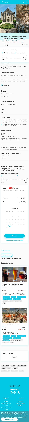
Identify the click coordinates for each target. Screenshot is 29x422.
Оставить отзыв (7, 255)
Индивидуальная (6, 336)
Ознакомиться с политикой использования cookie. (15, 417)
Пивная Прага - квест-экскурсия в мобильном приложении (13, 284)
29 (21, 225)
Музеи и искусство (17, 299)
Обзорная (13, 336)
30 (23, 225)
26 (12, 225)
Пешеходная (5, 301)
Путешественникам (6, 403)
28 (18, 225)
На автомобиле (6, 340)
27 (15, 225)
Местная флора (10, 342)
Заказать (14, 235)
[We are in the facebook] (11, 392)
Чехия (12, 40)
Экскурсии (8, 40)
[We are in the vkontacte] (18, 392)
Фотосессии (15, 368)
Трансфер (21, 370)
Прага (16, 40)
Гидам (6, 405)
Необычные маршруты (21, 336)
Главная (2, 40)
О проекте (20, 401)
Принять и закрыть (9, 419)
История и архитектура (7, 299)
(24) (14, 357)
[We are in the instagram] (14, 392)
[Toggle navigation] (23, 2)
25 (9, 225)
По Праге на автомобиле (10, 324)
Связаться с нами (20, 403)
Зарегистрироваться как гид (6, 408)
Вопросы (20, 405)
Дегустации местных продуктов (15, 301)
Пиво (4, 303)
